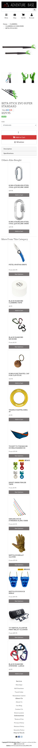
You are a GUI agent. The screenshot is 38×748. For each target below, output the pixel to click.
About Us (19, 702)
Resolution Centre (19, 695)
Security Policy (19, 730)
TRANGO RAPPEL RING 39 (18, 411)
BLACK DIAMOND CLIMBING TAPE (16, 302)
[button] (19, 16)
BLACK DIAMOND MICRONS (16, 338)
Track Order (19, 692)
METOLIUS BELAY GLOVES (16, 556)
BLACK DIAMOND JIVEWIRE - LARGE (16, 665)
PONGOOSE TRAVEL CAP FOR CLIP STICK (19, 374)
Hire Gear (19, 685)
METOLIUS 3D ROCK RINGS (17, 592)
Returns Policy (19, 726)
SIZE (3, 122)
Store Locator (19, 713)
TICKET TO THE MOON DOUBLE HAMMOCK (18, 447)
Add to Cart (20, 137)
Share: (4, 110)
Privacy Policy (19, 723)
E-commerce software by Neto (28, 742)
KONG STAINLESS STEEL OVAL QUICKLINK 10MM (19, 222)
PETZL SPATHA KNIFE (18, 265)
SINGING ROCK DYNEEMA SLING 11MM (18, 520)
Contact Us (19, 709)
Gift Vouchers (19, 688)
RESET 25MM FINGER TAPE (17, 483)
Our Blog (19, 705)
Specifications (9, 153)
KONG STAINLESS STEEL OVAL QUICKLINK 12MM (19, 186)
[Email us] (16, 737)
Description (8, 149)
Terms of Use (19, 719)
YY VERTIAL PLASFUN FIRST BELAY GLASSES (18, 629)
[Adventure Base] (19, 4)
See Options (19, 274)
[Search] (35, 9)
